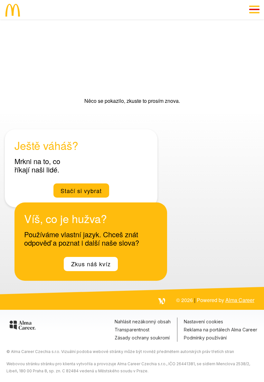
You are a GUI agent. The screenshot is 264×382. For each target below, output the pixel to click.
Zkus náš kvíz (91, 264)
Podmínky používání (205, 337)
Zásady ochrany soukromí (142, 337)
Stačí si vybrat (81, 190)
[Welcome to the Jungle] (162, 301)
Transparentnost (132, 329)
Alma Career (239, 300)
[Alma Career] (22, 326)
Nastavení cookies (203, 321)
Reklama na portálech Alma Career (220, 329)
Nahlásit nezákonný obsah (143, 321)
